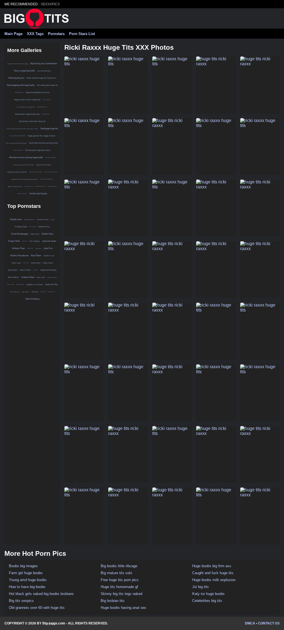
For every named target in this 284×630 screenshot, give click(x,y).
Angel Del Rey (51, 284)
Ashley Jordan (52, 277)
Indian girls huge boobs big (27, 114)
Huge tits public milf (18, 150)
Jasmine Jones (49, 241)
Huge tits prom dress (43, 165)
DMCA (250, 623)
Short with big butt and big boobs (43, 143)
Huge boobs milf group (50, 157)
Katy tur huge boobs (208, 594)
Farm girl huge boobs (26, 573)
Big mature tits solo (116, 573)
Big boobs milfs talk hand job (32, 121)
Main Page (13, 34)
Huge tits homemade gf (119, 587)
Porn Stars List (82, 34)
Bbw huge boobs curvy (42, 107)
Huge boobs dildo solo (40, 186)
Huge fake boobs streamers (17, 172)
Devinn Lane (26, 262)
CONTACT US (269, 623)
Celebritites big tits (207, 601)
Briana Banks (35, 263)
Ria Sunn (35, 292)
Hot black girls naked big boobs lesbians (41, 594)
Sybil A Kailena (32, 299)
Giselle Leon (16, 219)
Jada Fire (48, 248)
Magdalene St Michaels (34, 284)
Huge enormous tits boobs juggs (17, 63)
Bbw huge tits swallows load (46, 179)
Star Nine (38, 248)
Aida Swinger (32, 226)
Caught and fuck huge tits (213, 573)
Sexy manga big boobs (24, 70)
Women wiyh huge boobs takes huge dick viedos (22, 129)
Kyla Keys (12, 270)
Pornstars (56, 34)
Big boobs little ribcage (119, 566)
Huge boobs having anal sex (123, 608)
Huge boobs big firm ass (211, 566)
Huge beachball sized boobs (35, 172)
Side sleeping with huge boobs (21, 85)
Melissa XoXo (51, 291)
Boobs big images (23, 566)
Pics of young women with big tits (16, 143)
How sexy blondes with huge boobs (17, 135)
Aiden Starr (24, 241)
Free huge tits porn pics (120, 580)
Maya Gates (35, 234)
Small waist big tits (38, 193)
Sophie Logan (16, 263)
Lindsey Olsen (27, 277)
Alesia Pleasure (15, 292)
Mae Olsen (36, 255)
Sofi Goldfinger (34, 241)
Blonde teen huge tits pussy (37, 150)
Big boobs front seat (52, 186)
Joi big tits (200, 587)
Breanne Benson (43, 219)
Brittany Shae (18, 248)
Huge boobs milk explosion (213, 580)
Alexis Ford (35, 270)
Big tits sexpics (21, 601)
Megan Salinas (48, 263)
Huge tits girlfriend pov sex (38, 92)
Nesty (53, 219)
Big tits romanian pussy (15, 186)
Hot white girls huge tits (47, 85)
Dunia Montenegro (19, 234)
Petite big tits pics (16, 78)
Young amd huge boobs (28, 580)
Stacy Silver (25, 270)
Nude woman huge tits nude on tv (42, 78)
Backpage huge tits (49, 128)
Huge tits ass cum (29, 186)
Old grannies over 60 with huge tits (37, 608)
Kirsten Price (44, 227)
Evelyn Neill (14, 241)
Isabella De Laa (48, 256)
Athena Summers (20, 284)
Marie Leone (41, 277)
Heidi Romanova (29, 219)
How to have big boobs (27, 587)
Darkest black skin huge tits (26, 107)
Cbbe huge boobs (46, 114)
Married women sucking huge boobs (26, 157)
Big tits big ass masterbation (44, 63)
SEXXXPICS (50, 4)
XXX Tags (35, 34)
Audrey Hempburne (19, 255)
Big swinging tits (46, 99)
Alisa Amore (25, 292)
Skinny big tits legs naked (121, 594)
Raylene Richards (48, 270)
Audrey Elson (30, 248)
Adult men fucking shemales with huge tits (24, 179)
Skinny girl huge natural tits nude (23, 165)
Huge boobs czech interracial (27, 100)
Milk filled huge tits (19, 92)
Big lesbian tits (113, 601)
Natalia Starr (48, 234)
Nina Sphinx (13, 277)
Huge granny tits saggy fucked (41, 136)
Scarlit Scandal (10, 284)
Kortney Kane (21, 227)
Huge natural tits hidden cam (50, 172)
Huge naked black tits (22, 193)
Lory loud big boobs (44, 71)
